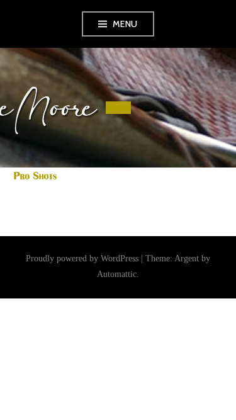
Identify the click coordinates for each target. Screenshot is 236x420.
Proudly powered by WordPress (82, 258)
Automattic (117, 274)
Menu (125, 24)
